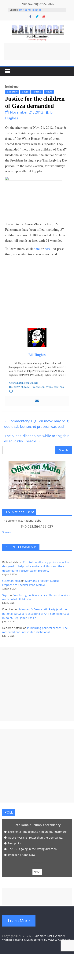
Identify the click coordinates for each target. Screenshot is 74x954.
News (49, 91)
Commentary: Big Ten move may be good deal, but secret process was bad (36, 424)
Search (63, 450)
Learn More (19, 920)
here (37, 248)
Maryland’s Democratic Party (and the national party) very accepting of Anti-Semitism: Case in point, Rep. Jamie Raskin (35, 614)
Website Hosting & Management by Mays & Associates (36, 939)
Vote (37, 872)
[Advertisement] (37, 51)
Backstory (12, 91)
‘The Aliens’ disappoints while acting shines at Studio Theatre (36, 438)
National (36, 91)
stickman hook (11, 580)
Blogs (25, 91)
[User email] (37, 401)
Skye (5, 595)
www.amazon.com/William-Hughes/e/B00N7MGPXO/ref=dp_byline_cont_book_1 (36, 387)
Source (6, 532)
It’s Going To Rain (30, 10)
